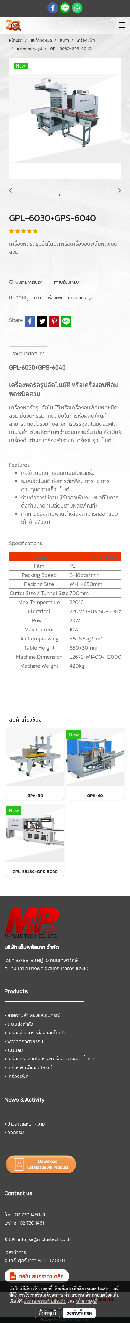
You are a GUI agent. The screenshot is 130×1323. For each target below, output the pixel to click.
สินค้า (37, 298)
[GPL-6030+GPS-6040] (65, 119)
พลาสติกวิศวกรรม (25, 1041)
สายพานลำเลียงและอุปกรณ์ (33, 1015)
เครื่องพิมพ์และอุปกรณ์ (29, 1067)
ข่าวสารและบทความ (26, 1123)
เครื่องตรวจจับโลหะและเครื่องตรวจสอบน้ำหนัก (51, 1058)
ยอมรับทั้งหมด (79, 1312)
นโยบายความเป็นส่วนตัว (45, 1301)
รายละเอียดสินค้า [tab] (28, 353)
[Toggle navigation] (122, 25)
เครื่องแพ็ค (54, 298)
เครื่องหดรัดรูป (80, 298)
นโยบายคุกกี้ (86, 1301)
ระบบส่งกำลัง (20, 1023)
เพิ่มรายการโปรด (28, 282)
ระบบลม (15, 1050)
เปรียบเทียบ (68, 282)
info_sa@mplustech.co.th (44, 1239)
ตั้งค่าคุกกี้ (47, 1312)
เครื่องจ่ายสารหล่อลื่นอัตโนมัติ (36, 1032)
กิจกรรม (15, 1132)
